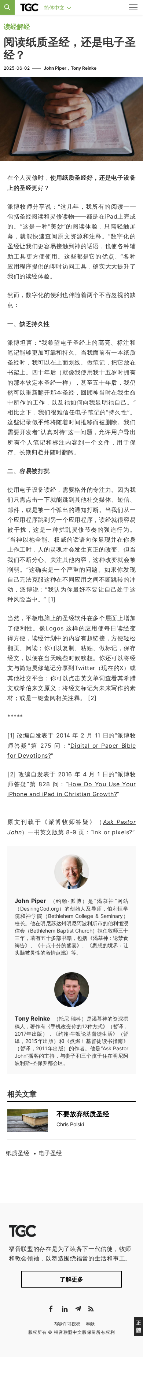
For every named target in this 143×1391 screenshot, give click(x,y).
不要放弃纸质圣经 (82, 1114)
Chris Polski (70, 1124)
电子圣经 (50, 1153)
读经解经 (17, 26)
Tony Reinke (83, 68)
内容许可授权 (67, 1323)
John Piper (55, 68)
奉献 (90, 1323)
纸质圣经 (17, 1153)
